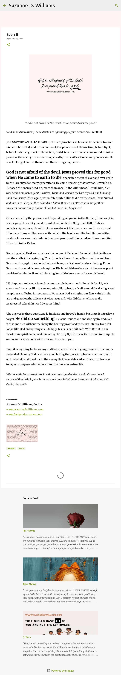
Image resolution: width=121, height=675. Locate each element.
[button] (8, 45)
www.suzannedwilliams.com (24, 409)
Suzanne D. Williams (32, 5)
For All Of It (29, 531)
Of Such (27, 637)
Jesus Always (29, 584)
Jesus (21, 448)
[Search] (59, 5)
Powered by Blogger (62, 670)
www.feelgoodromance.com (24, 414)
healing (11, 448)
